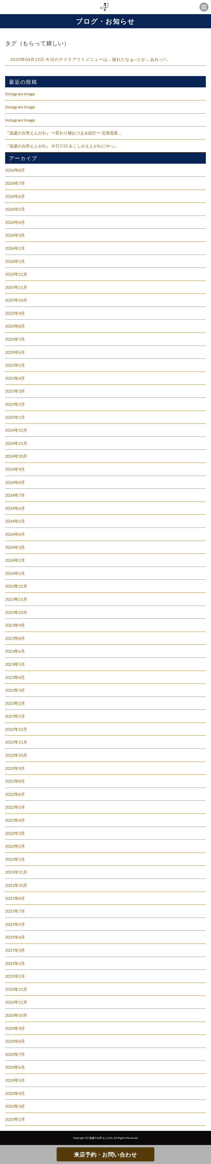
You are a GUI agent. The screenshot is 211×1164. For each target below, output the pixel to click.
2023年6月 (15, 651)
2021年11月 (16, 872)
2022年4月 (15, 820)
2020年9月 (15, 1028)
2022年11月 (16, 742)
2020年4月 (15, 1093)
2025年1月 (15, 417)
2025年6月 (15, 352)
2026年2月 (15, 248)
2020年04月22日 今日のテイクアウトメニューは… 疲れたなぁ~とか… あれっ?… (89, 59)
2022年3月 (15, 833)
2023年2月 (15, 703)
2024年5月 (15, 521)
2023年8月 (15, 638)
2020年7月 (15, 1054)
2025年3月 (15, 391)
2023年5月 (15, 664)
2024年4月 (15, 534)
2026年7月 (15, 183)
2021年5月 (15, 924)
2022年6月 (15, 794)
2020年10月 (16, 1015)
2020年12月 (16, 989)
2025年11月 (16, 287)
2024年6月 (15, 508)
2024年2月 (15, 560)
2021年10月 (16, 885)
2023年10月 (16, 612)
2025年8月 (15, 326)
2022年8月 (15, 781)
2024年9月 (15, 469)
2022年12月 (16, 729)
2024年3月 (15, 547)
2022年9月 (15, 768)
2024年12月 (16, 430)
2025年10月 (16, 300)
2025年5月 (15, 365)
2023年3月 (15, 690)
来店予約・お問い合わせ (105, 1154)
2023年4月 (15, 677)
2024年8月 (15, 482)
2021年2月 (15, 963)
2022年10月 (16, 755)
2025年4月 (15, 378)
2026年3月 (15, 235)
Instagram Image (20, 93)
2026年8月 (15, 170)
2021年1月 (15, 976)
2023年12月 (16, 586)
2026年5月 (15, 209)
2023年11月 (16, 599)
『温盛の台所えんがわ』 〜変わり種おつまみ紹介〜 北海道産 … (63, 132)
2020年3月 (15, 1106)
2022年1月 (15, 859)
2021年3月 (15, 950)
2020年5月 (15, 1080)
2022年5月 (15, 807)
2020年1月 (15, 1119)
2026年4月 (15, 222)
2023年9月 (15, 625)
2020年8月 (15, 1041)
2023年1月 (15, 716)
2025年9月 (15, 313)
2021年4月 (15, 937)
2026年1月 (15, 261)
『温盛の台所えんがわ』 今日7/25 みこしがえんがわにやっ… (61, 145)
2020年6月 (15, 1067)
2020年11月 (16, 1002)
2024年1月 (15, 573)
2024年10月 (16, 456)
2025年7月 (15, 339)
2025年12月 (16, 274)
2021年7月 (15, 911)
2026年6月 (15, 196)
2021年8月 (15, 898)
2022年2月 (15, 846)
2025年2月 (15, 404)
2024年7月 (15, 495)
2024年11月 (16, 443)
